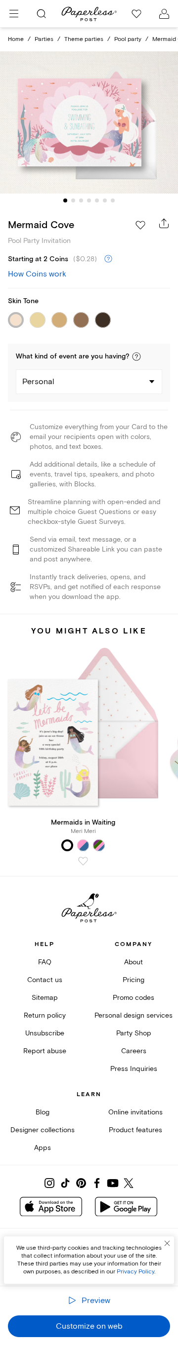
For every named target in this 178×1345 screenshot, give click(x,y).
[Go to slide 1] (65, 200)
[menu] (14, 14)
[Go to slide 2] (73, 200)
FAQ (44, 962)
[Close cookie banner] (167, 1243)
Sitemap (45, 997)
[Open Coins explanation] (108, 259)
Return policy (45, 1015)
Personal (38, 382)
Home (16, 39)
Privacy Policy (135, 1271)
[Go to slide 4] (89, 200)
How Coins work (37, 274)
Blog (42, 1112)
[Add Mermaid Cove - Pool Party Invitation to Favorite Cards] (140, 225)
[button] (136, 356)
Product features (135, 1130)
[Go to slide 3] (81, 200)
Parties (44, 39)
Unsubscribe (44, 1033)
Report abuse (44, 1051)
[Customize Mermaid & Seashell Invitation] (89, 122)
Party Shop (133, 1033)
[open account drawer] (164, 14)
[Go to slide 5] (97, 200)
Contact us (44, 980)
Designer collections (42, 1130)
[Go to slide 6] (105, 200)
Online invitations (135, 1112)
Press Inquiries (133, 1069)
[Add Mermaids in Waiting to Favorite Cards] (83, 861)
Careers (133, 1051)
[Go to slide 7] (113, 200)
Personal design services (133, 1015)
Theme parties (83, 39)
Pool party (127, 39)
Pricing (133, 980)
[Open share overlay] (164, 223)
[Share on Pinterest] (81, 1183)
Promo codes (133, 997)
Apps (42, 1148)
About (133, 962)
